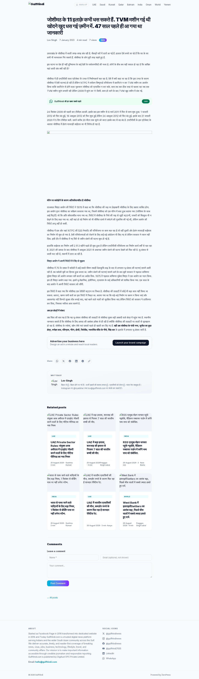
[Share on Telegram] (82, 361)
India (140, 4)
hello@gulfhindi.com (46, 662)
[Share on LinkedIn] (76, 361)
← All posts (52, 597)
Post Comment (58, 583)
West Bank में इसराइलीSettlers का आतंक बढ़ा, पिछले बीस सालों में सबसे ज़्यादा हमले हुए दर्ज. (134, 510)
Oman (148, 4)
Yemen (167, 4)
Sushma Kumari (69, 464)
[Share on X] (63, 361)
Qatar (121, 4)
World (158, 4)
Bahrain (130, 4)
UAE (94, 4)
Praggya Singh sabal (105, 464)
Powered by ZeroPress (161, 675)
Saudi (102, 4)
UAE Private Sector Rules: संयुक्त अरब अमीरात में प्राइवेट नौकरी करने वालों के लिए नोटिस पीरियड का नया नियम (63, 449)
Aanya (109, 525)
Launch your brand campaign (131, 342)
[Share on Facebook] (70, 361)
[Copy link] (89, 361)
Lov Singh (52, 40)
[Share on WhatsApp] (57, 361)
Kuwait (112, 4)
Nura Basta (142, 464)
